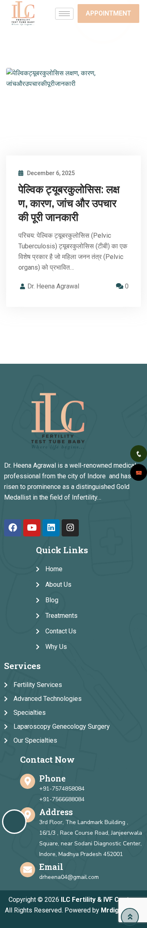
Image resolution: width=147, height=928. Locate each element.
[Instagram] (70, 527)
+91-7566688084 (62, 799)
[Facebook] (12, 527)
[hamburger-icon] (64, 14)
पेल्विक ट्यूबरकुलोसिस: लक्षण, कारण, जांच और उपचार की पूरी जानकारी (69, 203)
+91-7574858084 (62, 789)
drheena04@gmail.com (69, 877)
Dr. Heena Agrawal (53, 286)
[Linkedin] (51, 527)
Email (51, 866)
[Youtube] (31, 527)
